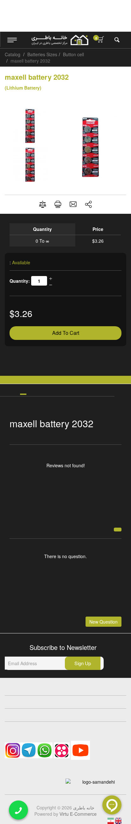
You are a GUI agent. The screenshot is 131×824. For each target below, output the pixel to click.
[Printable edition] (58, 204)
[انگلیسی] (118, 820)
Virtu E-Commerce (78, 814)
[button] (88, 204)
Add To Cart (65, 332)
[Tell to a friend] (73, 204)
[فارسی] (111, 820)
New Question (103, 621)
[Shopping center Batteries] (59, 40)
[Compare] (42, 204)
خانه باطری (83, 807)
